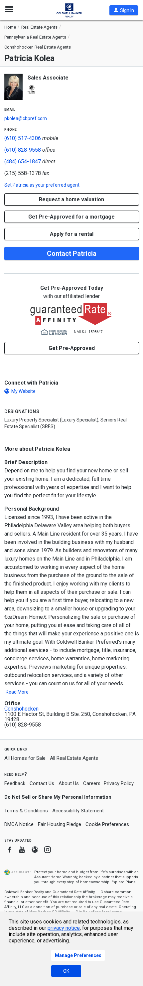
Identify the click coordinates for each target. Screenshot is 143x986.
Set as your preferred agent (41, 185)
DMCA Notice (19, 824)
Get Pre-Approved (72, 348)
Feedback (14, 783)
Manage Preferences (78, 955)
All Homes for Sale (25, 758)
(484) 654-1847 (22, 161)
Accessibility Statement (78, 811)
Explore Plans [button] (123, 882)
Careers (91, 783)
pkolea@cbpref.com (25, 118)
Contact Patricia (71, 253)
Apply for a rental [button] (71, 234)
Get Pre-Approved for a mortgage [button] (71, 217)
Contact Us (42, 783)
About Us (69, 783)
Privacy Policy (119, 783)
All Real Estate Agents (74, 758)
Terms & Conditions (26, 811)
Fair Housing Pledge (59, 824)
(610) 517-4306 (22, 138)
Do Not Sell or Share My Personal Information (57, 797)
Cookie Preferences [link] (107, 824)
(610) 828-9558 (22, 150)
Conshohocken (21, 709)
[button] (123, 10)
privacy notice (64, 928)
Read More (17, 692)
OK (66, 971)
